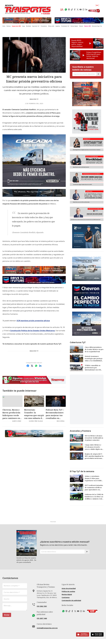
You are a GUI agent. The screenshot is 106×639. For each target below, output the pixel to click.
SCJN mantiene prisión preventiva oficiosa (33, 321)
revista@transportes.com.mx (47, 628)
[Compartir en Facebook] (28, 366)
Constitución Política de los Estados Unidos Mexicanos (32, 330)
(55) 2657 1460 (42, 618)
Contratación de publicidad (71, 600)
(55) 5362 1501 (42, 606)
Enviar (6, 615)
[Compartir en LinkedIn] (40, 366)
